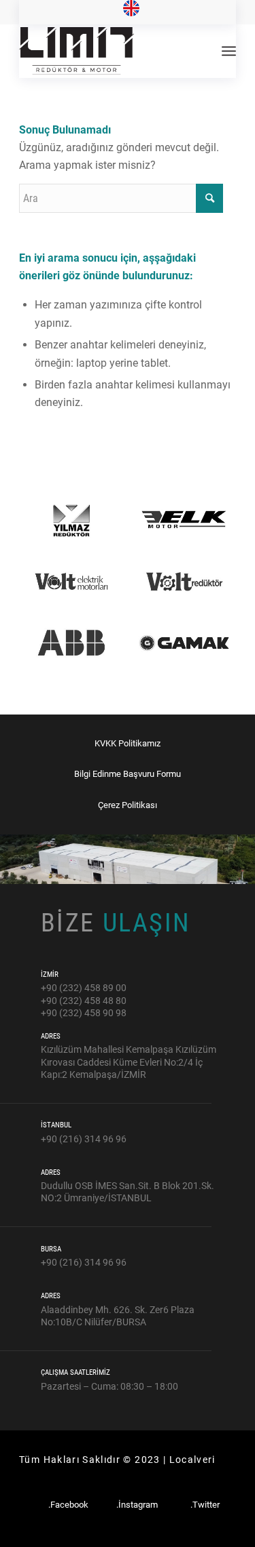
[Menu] (229, 51)
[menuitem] (131, 9)
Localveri (192, 1459)
